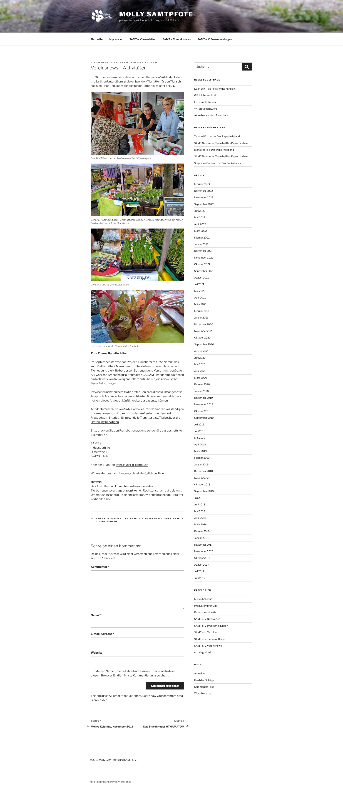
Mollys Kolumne (203, 598)
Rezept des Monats (205, 612)
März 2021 (200, 304)
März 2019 (200, 451)
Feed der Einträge (204, 680)
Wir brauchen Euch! (205, 108)
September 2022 (204, 204)
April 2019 (200, 444)
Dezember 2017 (203, 544)
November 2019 (203, 404)
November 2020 (203, 330)
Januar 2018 (201, 537)
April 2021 (200, 297)
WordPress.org (202, 693)
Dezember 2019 (203, 397)
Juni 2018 (199, 504)
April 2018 (200, 517)
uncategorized (202, 652)
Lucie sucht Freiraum (206, 102)
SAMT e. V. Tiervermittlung (209, 639)
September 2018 (204, 491)
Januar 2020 (201, 391)
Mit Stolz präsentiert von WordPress (110, 781)
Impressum (116, 39)
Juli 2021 (199, 284)
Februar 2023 (202, 183)
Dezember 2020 (203, 324)
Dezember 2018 (203, 471)
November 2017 (203, 551)
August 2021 (201, 277)
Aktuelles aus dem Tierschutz (211, 115)
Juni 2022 (199, 210)
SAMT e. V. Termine (205, 632)
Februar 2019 (202, 457)
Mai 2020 (199, 364)
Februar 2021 (201, 310)
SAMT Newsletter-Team (139, 62)
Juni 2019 (199, 431)
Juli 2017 (199, 571)
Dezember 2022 (203, 190)
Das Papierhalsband (228, 136)
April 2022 (200, 224)
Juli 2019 (199, 424)
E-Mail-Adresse (102, 634)
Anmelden (200, 673)
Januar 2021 (201, 317)
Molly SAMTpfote (156, 14)
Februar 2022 (202, 237)
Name (96, 615)
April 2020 (200, 370)
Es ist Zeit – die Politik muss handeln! (214, 88)
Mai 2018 (199, 511)
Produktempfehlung (205, 605)
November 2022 (203, 197)
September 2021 (203, 270)
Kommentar (100, 566)
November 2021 (203, 257)
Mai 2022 (199, 217)
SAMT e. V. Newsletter (142, 39)
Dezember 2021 (203, 250)
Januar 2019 (201, 464)
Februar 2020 (202, 384)
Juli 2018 (199, 497)
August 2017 (201, 564)
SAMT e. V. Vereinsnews (177, 39)
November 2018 (203, 477)
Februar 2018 (202, 531)
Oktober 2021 (202, 264)
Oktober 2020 (202, 337)
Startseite (96, 39)
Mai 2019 (199, 437)
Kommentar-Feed (204, 686)
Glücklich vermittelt (205, 95)
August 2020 (201, 350)
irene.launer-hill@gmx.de (132, 465)
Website (96, 652)
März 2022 (200, 230)
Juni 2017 (199, 578)
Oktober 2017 (202, 557)
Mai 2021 (199, 290)
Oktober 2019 (202, 411)
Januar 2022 (201, 244)
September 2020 (204, 344)
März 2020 (200, 377)
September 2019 (204, 417)
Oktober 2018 (202, 484)
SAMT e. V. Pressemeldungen (214, 39)
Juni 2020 (200, 357)
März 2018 (200, 524)
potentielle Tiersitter (138, 417)
